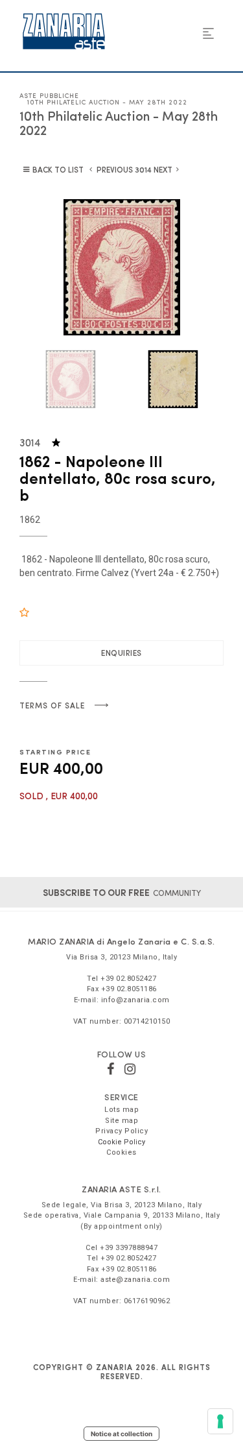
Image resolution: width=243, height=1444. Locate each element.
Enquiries (121, 652)
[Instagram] (130, 1069)
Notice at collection (121, 1434)
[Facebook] (111, 1069)
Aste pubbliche (49, 95)
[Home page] (64, 30)
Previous (115, 169)
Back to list (58, 169)
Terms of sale (52, 705)
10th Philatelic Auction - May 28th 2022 (107, 101)
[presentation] (39, 267)
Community (122, 892)
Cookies (121, 1152)
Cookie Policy (121, 1142)
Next (163, 169)
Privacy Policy (121, 1131)
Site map (121, 1120)
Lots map (121, 1109)
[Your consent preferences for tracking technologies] (220, 1421)
